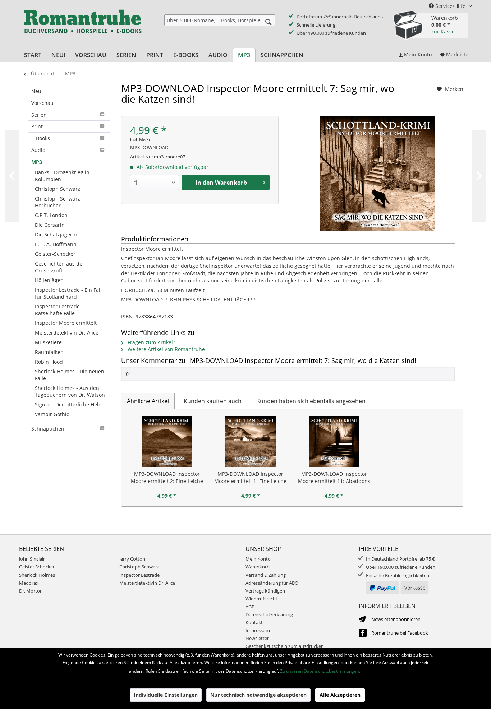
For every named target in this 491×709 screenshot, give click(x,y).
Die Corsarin (50, 224)
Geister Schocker (37, 566)
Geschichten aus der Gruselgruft (59, 267)
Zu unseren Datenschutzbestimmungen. (320, 671)
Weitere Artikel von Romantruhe (165, 349)
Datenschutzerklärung (269, 614)
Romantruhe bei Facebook (399, 633)
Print (37, 126)
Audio (38, 150)
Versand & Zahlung (266, 575)
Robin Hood (49, 361)
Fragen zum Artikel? (150, 342)
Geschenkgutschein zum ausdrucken (285, 646)
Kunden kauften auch (213, 401)
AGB (250, 606)
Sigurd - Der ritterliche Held (68, 404)
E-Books (40, 138)
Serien (39, 114)
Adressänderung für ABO (272, 583)
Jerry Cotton (132, 559)
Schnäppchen (47, 428)
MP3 (36, 161)
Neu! (37, 91)
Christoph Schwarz (57, 188)
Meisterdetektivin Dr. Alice (66, 332)
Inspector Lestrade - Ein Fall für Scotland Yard (68, 293)
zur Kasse (443, 31)
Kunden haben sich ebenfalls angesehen (311, 401)
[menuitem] (219, 20)
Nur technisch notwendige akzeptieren (258, 694)
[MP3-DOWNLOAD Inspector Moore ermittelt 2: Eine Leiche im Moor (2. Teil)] (167, 441)
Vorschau (42, 103)
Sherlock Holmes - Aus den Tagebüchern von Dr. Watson (70, 391)
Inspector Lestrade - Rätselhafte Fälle (59, 310)
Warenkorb (258, 566)
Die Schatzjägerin (56, 234)
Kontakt (254, 622)
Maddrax (28, 583)
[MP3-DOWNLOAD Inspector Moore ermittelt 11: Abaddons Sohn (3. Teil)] (334, 441)
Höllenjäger (49, 280)
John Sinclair (32, 559)
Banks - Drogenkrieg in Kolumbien (62, 176)
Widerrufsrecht (261, 598)
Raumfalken (49, 352)
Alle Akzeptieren (340, 694)
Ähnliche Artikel (148, 401)
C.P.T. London (51, 215)
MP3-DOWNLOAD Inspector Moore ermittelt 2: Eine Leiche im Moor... (167, 477)
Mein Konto (258, 559)
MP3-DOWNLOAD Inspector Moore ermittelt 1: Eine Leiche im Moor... (250, 477)
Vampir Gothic (52, 414)
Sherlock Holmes (37, 575)
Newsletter (257, 638)
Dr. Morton (31, 591)
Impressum (258, 630)
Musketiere (48, 342)
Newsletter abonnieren (396, 619)
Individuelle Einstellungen (166, 694)
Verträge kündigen (265, 591)
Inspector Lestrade (139, 575)
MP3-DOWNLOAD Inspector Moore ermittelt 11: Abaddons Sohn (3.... (334, 477)
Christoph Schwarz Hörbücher (57, 202)
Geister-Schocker (55, 253)
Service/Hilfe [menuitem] (450, 6)
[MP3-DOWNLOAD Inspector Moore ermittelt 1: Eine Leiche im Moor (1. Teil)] (250, 441)
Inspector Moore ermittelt (66, 322)
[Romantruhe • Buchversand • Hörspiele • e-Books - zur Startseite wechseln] (83, 26)
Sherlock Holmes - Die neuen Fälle (69, 375)
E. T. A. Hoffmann (56, 244)
